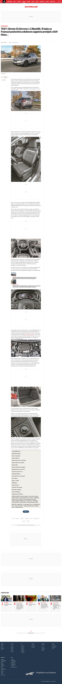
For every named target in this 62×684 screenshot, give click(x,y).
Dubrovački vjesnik (3, 669)
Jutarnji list (2, 659)
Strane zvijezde (54, 647)
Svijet (1, 647)
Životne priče (23, 651)
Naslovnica (10, 1)
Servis (33, 1)
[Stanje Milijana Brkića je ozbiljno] (6, 598)
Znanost (22, 647)
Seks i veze (22, 649)
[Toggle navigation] (1, 1)
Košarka (12, 648)
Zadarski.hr (2, 671)
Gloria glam (2, 668)
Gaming (22, 652)
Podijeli (25, 511)
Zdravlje (22, 648)
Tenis (12, 649)
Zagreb (2, 649)
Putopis (47, 1)
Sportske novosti (3, 661)
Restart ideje (33, 647)
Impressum (12, 659)
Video (15, 1)
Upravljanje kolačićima (14, 667)
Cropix (2, 673)
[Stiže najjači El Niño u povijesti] (31, 598)
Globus (2, 662)
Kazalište (43, 650)
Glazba (43, 649)
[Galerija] (21, 58)
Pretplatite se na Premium (46, 672)
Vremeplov (42, 1)
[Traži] (60, 1)
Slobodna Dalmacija (3, 660)
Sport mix (12, 651)
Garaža (37, 1)
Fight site (12, 650)
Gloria (1, 667)
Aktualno (19, 1)
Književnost (43, 648)
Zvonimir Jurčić (4, 42)
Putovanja (22, 650)
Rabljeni (28, 1)
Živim (1, 670)
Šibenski (2, 672)
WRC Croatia (52, 1)
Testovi (23, 1)
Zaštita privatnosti (13, 661)
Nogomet (12, 647)
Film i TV (43, 647)
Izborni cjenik (13, 662)
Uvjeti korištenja (13, 660)
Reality (53, 648)
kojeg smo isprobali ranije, (28, 334)
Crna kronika (2, 648)
